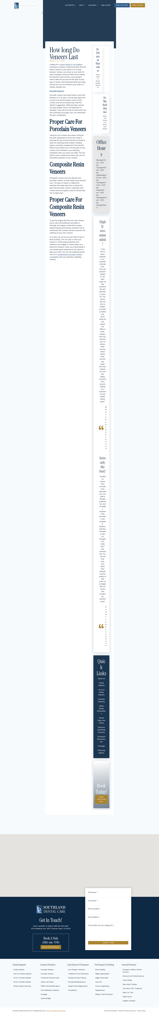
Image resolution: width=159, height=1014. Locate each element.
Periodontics (72, 990)
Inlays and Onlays (47, 982)
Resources (92, 5)
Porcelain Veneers (47, 974)
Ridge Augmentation (102, 974)
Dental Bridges (46, 998)
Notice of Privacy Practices (127, 1011)
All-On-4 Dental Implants (22, 978)
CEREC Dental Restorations (101, 710)
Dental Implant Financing (22, 986)
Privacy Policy (141, 1011)
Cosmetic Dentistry (101, 700)
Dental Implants (101, 684)
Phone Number (94, 909)
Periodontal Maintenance (77, 982)
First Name (92, 892)
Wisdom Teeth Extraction (104, 994)
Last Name (92, 901)
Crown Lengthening (102, 986)
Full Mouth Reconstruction (101, 739)
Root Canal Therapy (130, 984)
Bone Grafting (100, 970)
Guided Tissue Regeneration (78, 986)
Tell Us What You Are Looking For (101, 925)
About (81, 5)
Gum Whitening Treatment (50, 990)
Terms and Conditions (111, 1011)
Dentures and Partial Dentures (101, 729)
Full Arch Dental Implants (22, 974)
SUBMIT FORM (108, 943)
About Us (101, 679)
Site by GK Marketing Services (56, 1011)
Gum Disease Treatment (76, 970)
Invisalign (101, 746)
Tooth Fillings (127, 980)
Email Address (94, 917)
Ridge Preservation (101, 978)
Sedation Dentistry (129, 1001)
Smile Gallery (106, 5)
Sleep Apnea (127, 997)
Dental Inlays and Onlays (101, 720)
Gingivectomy (100, 990)
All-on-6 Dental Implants (101, 692)
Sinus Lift (98, 982)
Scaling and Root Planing (77, 978)
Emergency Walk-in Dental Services (132, 971)
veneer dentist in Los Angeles (71, 64)
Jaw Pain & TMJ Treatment (132, 988)
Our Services (69, 5)
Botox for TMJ (128, 992)
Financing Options (101, 751)
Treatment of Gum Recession (78, 974)
